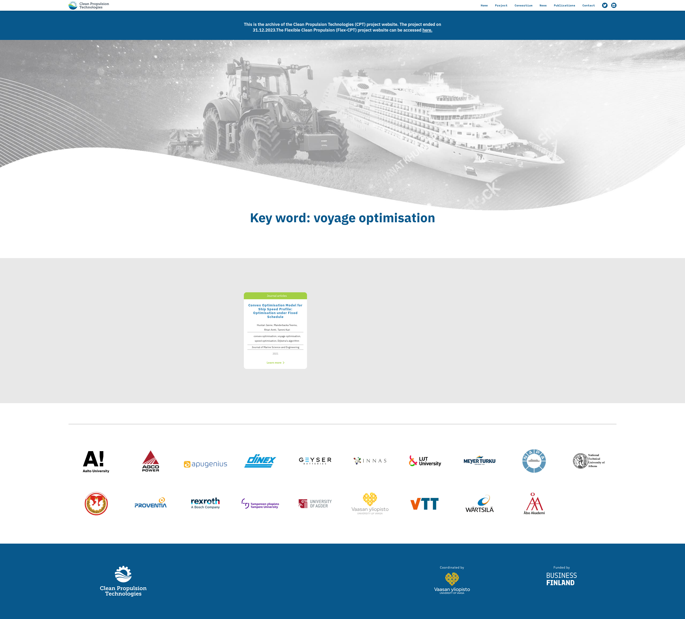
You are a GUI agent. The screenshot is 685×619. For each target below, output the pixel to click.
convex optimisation (265, 336)
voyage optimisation (289, 336)
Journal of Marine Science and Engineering (275, 347)
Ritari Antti (270, 329)
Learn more (274, 362)
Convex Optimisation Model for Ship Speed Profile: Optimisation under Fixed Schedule (275, 311)
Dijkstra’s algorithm (288, 340)
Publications (564, 5)
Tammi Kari (284, 329)
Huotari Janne (265, 325)
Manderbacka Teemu (285, 325)
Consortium (523, 5)
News (543, 5)
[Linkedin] (613, 5)
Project (501, 5)
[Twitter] (604, 5)
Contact (588, 5)
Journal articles (277, 295)
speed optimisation (265, 340)
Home (484, 5)
